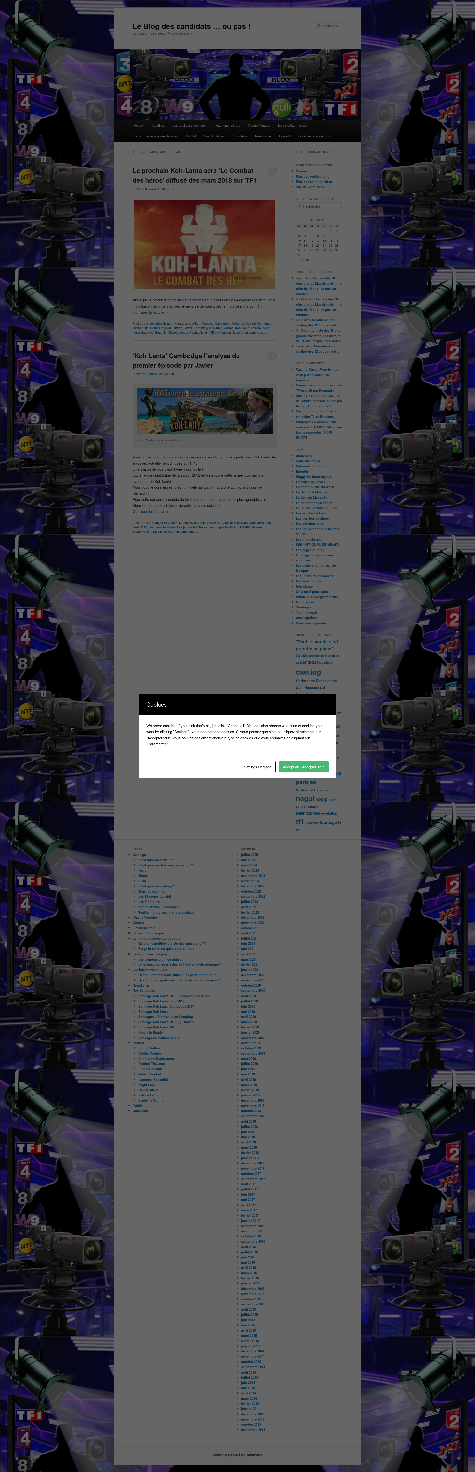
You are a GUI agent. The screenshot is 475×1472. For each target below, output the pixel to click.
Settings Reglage (257, 766)
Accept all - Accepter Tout (303, 766)
